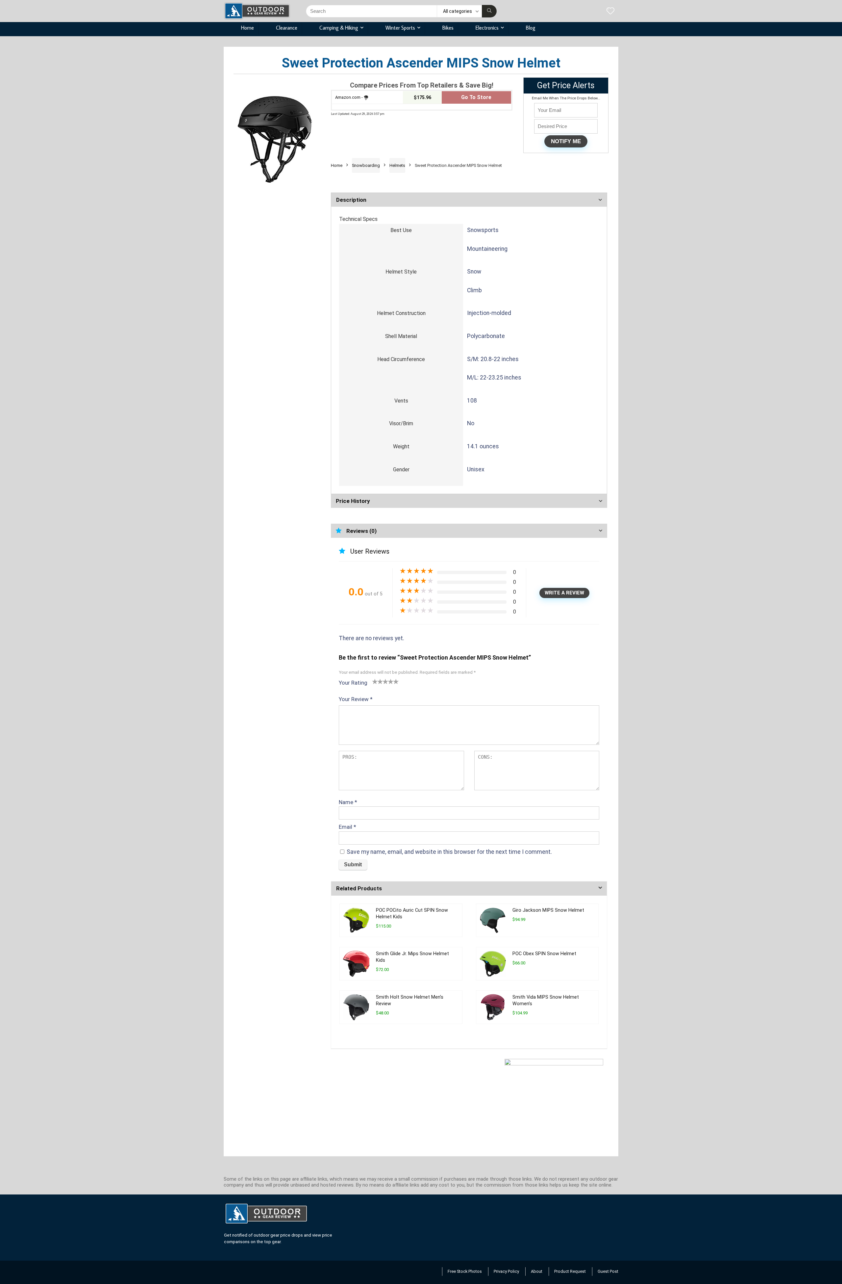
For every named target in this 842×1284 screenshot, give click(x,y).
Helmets (397, 165)
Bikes (448, 27)
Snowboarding (366, 165)
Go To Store (476, 97)
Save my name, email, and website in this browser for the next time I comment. (449, 852)
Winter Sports (400, 27)
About (536, 1271)
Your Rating (353, 682)
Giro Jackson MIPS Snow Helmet (548, 910)
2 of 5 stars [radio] (377, 681)
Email (347, 827)
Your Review (356, 699)
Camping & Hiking (338, 27)
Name (348, 802)
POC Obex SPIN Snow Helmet (544, 953)
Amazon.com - (349, 97)
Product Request (570, 1271)
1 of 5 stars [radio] (375, 681)
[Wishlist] (610, 11)
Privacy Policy (506, 1271)
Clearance (286, 27)
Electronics (487, 27)
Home (247, 27)
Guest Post (608, 1271)
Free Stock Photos (465, 1271)
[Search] (489, 11)
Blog (530, 27)
